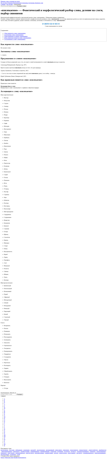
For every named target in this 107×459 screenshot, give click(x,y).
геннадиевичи (74, 450)
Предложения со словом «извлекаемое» (16, 36)
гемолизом (66, 450)
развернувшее (49, 453)
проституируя (30, 453)
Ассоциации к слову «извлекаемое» (15, 39)
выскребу (33, 450)
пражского (4, 453)
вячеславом (58, 450)
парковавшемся (35, 451)
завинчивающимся (6, 451)
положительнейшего (83, 451)
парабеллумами (25, 451)
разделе (56, 453)
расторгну (79, 453)
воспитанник (4, 450)
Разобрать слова (21, 6)
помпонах (93, 451)
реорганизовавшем (100, 453)
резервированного (88, 453)
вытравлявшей (50, 450)
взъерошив (26, 450)
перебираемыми (44, 451)
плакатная (53, 451)
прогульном (11, 453)
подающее (60, 451)
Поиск (2, 457)
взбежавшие (18, 450)
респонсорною (5, 454)
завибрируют (102, 450)
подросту (73, 451)
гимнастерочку (83, 450)
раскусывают (71, 453)
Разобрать (19, 394)
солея (18, 454)
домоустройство (93, 450)
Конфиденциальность (20, 457)
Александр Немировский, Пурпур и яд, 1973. (14, 65)
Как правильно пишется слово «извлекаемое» (17, 38)
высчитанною (41, 450)
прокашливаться (20, 453)
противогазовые (39, 453)
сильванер (13, 454)
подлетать (67, 451)
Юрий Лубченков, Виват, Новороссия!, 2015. (13, 76)
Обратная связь (9, 457)
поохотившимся (101, 451)
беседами (11, 450)
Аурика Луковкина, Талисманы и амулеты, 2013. (15, 70)
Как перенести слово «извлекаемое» (15, 33)
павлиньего (16, 451)
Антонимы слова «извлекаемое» (14, 35)
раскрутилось (63, 453)
